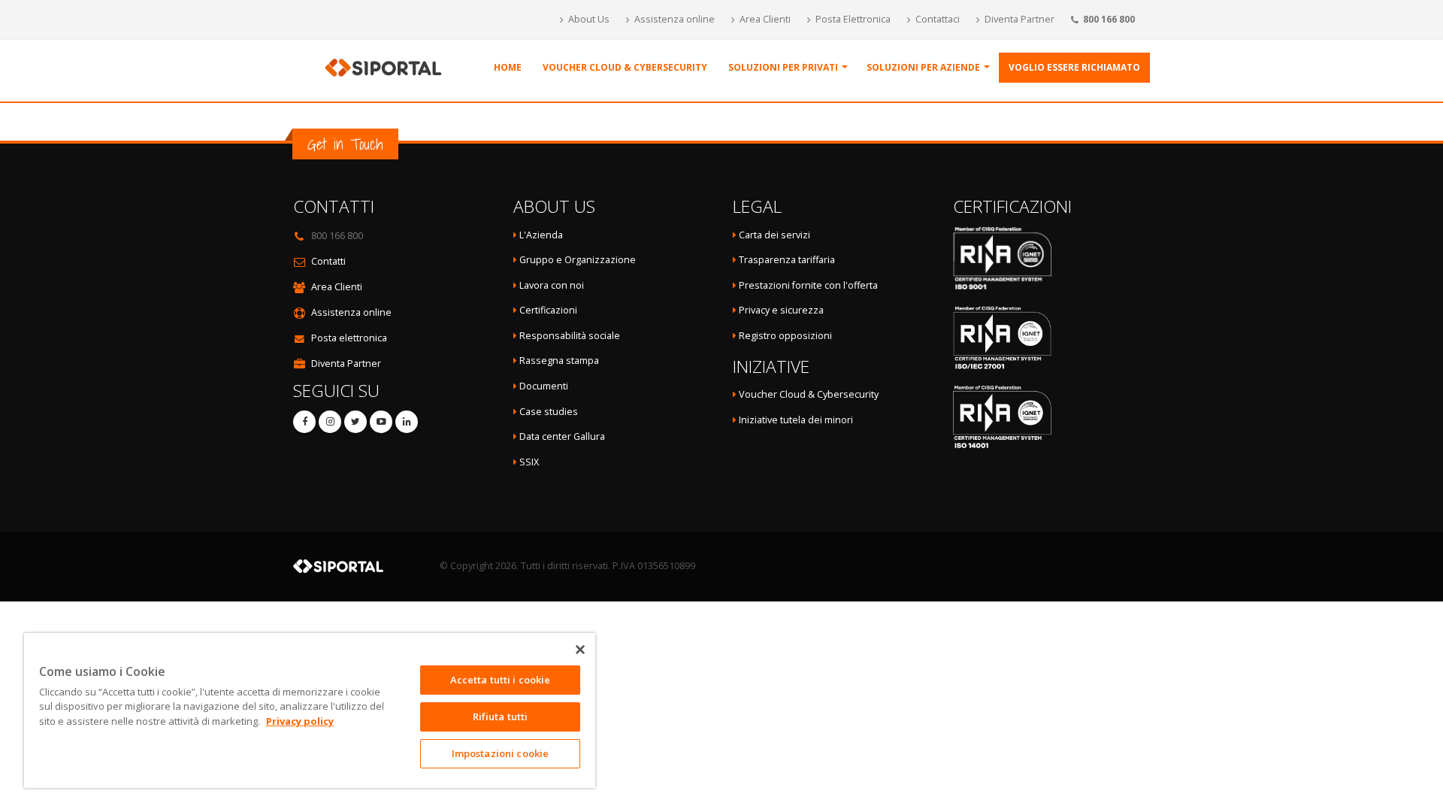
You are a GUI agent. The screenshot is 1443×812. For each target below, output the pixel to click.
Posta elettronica (349, 338)
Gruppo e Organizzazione (577, 259)
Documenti (543, 386)
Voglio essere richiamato (1074, 67)
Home (508, 67)
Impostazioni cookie (500, 753)
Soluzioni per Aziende (923, 67)
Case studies (548, 411)
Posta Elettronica (852, 19)
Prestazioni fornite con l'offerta (808, 285)
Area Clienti (764, 19)
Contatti (328, 261)
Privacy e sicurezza (781, 310)
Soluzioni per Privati (783, 67)
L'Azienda (541, 235)
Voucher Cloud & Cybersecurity (625, 67)
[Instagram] (330, 422)
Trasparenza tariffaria (787, 259)
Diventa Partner (1018, 19)
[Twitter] (355, 422)
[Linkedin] (406, 422)
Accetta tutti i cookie (500, 679)
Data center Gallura (561, 436)
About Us (588, 19)
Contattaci (936, 19)
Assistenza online (673, 19)
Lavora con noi (551, 285)
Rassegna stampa (559, 360)
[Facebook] (304, 422)
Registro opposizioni (785, 335)
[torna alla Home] (388, 66)
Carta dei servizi (774, 235)
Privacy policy (300, 721)
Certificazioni (548, 310)
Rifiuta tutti (500, 716)
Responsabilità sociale (569, 335)
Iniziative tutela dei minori (796, 420)
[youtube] (381, 422)
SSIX (528, 462)
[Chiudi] (580, 649)
